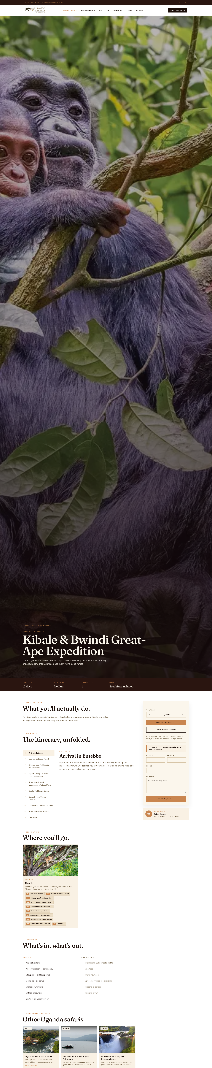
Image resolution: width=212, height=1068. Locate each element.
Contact (140, 10)
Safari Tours (69, 10)
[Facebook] (179, 2)
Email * (170, 755)
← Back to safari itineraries (37, 626)
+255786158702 (33, 2)
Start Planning (177, 10)
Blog (130, 10)
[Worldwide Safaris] (35, 10)
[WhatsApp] (186, 2)
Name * (149, 755)
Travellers (151, 710)
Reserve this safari (166, 722)
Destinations (87, 10)
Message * (151, 776)
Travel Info (118, 10)
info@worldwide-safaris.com (54, 2)
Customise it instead (166, 729)
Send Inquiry (166, 799)
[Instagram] (182, 2)
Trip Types (104, 10)
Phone (149, 766)
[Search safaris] (164, 10)
